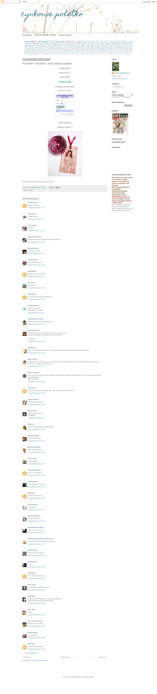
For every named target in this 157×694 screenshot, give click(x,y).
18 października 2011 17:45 (36, 521)
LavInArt (30, 481)
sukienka (110, 52)
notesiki (130, 46)
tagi (50, 48)
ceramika (71, 52)
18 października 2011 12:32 (36, 265)
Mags (29, 644)
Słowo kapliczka (32, 50)
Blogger (91, 677)
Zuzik (29, 283)
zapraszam (30, 48)
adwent (84, 44)
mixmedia (27, 44)
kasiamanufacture (34, 527)
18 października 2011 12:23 (36, 242)
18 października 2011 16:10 (36, 475)
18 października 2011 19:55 (36, 578)
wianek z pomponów (81, 53)
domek (79, 52)
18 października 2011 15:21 (36, 452)
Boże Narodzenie (110, 42)
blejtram (118, 44)
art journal (95, 44)
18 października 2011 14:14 (36, 418)
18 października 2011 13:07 (36, 366)
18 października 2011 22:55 (36, 626)
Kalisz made (32, 372)
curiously (31, 504)
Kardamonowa (32, 470)
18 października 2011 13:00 (36, 353)
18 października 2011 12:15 (36, 219)
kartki (27, 41)
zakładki (119, 48)
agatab (30, 271)
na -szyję (86, 52)
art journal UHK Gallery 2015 (58, 52)
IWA (29, 424)
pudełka (107, 44)
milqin (29, 596)
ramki (73, 48)
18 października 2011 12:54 (36, 341)
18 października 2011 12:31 (36, 253)
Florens (30, 458)
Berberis (30, 411)
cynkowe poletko (52, 14)
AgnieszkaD (32, 516)
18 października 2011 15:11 (36, 441)
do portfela (98, 53)
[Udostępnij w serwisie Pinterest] (59, 187)
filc (67, 48)
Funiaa (30, 294)
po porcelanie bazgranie (33, 53)
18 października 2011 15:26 (36, 464)
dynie (45, 52)
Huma (29, 609)
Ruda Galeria (32, 330)
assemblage (43, 41)
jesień (95, 50)
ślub (37, 44)
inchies (105, 53)
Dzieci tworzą (119, 52)
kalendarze (129, 48)
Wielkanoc (32, 46)
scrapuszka (58, 53)
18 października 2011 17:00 (36, 498)
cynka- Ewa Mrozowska (122, 73)
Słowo (74, 42)
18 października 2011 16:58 (36, 487)
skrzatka (30, 260)
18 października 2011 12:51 (36, 324)
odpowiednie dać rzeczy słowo (110, 50)
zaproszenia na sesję (123, 53)
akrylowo (127, 50)
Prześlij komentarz (31, 653)
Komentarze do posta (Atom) (39, 660)
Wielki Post (86, 42)
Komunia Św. (108, 46)
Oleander (31, 632)
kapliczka (129, 44)
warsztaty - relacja (46, 46)
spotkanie (77, 50)
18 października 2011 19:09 (36, 567)
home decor (120, 46)
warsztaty (60, 41)
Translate (127, 97)
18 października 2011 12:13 (36, 207)
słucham (55, 50)
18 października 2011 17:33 (36, 510)
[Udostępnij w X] (54, 187)
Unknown (31, 202)
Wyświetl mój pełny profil (119, 78)
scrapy (87, 46)
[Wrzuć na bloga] (52, 187)
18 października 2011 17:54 (36, 532)
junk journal (112, 53)
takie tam (77, 46)
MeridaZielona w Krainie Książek (38, 539)
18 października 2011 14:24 (36, 429)
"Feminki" (103, 52)
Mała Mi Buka (32, 447)
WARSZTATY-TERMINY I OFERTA (45, 35)
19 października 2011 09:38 (36, 638)
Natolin (30, 348)
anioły (126, 52)
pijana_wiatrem (33, 237)
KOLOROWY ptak (33, 319)
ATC (65, 53)
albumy (125, 42)
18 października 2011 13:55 (36, 393)
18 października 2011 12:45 (36, 299)
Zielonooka (31, 399)
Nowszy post (27, 657)
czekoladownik (65, 50)
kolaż (97, 42)
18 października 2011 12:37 (36, 276)
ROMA (30, 573)
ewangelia (48, 44)
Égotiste (30, 359)
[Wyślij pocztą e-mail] (50, 187)
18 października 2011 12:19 (36, 230)
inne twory (60, 44)
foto (95, 48)
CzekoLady (64, 81)
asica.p (30, 225)
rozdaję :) (111, 48)
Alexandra (31, 248)
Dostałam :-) (41, 48)
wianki (89, 48)
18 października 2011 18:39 (36, 555)
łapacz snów (94, 52)
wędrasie (27, 52)
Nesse (30, 585)
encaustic (71, 53)
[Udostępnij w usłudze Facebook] (57, 187)
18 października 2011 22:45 (36, 615)
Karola (30, 214)
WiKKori (30, 550)
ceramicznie (45, 50)
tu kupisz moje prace (65, 35)
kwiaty (50, 53)
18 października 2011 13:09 (36, 381)
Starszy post (102, 657)
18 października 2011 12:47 (36, 313)
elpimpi (30, 562)
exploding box (58, 48)
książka (102, 48)
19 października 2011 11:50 (36, 649)
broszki (96, 46)
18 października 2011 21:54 (36, 603)
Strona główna (27, 35)
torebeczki (87, 50)
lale (132, 52)
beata (29, 388)
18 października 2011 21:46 (36, 590)
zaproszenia (37, 52)
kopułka (44, 53)
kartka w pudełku (63, 46)
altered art (73, 44)
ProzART (91, 53)
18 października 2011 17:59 (36, 544)
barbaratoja (31, 436)
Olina (29, 493)
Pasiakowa (31, 305)
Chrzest (80, 48)
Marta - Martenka (33, 621)
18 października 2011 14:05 (36, 404)
